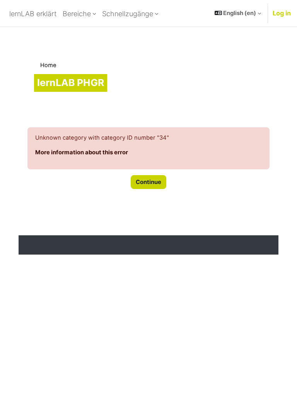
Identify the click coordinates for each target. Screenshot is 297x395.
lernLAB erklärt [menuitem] (32, 14)
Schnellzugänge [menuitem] (127, 14)
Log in (282, 13)
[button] (238, 13)
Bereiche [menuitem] (77, 14)
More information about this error (81, 152)
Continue (148, 182)
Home (48, 65)
